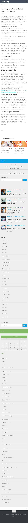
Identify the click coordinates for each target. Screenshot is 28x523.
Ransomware (5, 460)
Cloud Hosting (5, 390)
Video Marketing (6, 489)
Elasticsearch (5, 419)
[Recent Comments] (22, 186)
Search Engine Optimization (19, 190)
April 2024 (4, 252)
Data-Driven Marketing (7, 403)
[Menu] (26, 1)
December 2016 (6, 291)
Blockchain (4, 374)
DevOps (4, 409)
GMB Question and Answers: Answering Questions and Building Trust (16, 193)
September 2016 (6, 301)
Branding (4, 377)
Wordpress (4, 502)
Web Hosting (5, 493)
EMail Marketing (5, 422)
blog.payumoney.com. (6, 90)
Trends (4, 486)
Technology (4, 483)
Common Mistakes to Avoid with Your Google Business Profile (16, 211)
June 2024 (4, 246)
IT (2, 441)
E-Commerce (5, 412)
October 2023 (5, 265)
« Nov (2, 353)
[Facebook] (19, 161)
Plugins (4, 454)
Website (9, 191)
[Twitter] (26, 161)
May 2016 (4, 310)
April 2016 (4, 313)
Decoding (4, 406)
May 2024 (4, 249)
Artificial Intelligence (6, 367)
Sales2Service (5, 464)
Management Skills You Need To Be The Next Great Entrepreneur (19, 150)
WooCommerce (5, 499)
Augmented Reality (6, 371)
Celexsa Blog (5, 2)
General (3, 5)
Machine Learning (6, 444)
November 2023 (6, 262)
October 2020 (5, 272)
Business (4, 380)
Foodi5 (3, 425)
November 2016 (6, 294)
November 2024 (6, 240)
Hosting (4, 432)
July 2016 (4, 307)
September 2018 (6, 278)
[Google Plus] (22, 161)
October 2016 (5, 297)
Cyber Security (5, 396)
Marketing (9, 190)
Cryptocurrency (5, 393)
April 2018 (4, 285)
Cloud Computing (6, 387)
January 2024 (5, 256)
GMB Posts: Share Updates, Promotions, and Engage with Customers (17, 229)
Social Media (5, 473)
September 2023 (6, 268)
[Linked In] (24, 161)
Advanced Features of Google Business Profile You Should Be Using (16, 220)
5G (3, 361)
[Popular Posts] (14, 186)
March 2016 (5, 317)
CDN (3, 384)
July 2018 (4, 281)
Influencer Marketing (7, 435)
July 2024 (4, 243)
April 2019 (4, 275)
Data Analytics (5, 400)
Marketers (4, 448)
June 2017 (4, 288)
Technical (4, 480)
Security (4, 470)
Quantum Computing (7, 457)
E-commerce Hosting (7, 416)
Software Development (7, 476)
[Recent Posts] (5, 186)
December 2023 (6, 259)
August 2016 (5, 304)
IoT (3, 438)
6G (3, 364)
